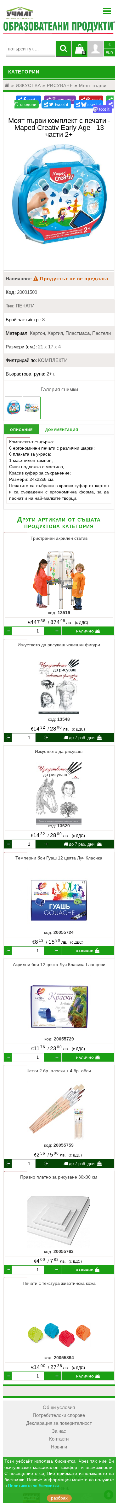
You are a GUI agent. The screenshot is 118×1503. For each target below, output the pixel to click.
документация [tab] (61, 429)
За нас (59, 1431)
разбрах (59, 1498)
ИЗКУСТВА (28, 85)
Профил (96, 49)
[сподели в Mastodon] (103, 106)
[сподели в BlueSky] (89, 104)
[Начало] (7, 85)
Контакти (59, 1439)
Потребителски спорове (59, 1415)
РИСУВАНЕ (60, 85)
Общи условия (59, 1407)
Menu (107, 11)
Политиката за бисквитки (33, 1485)
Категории (24, 71)
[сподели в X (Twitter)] (56, 104)
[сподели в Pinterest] (91, 100)
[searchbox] (30, 49)
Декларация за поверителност (59, 1423)
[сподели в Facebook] (28, 100)
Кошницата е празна (79, 53)
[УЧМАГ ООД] (39, 13)
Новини (59, 1446)
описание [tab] (21, 429)
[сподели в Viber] (60, 100)
